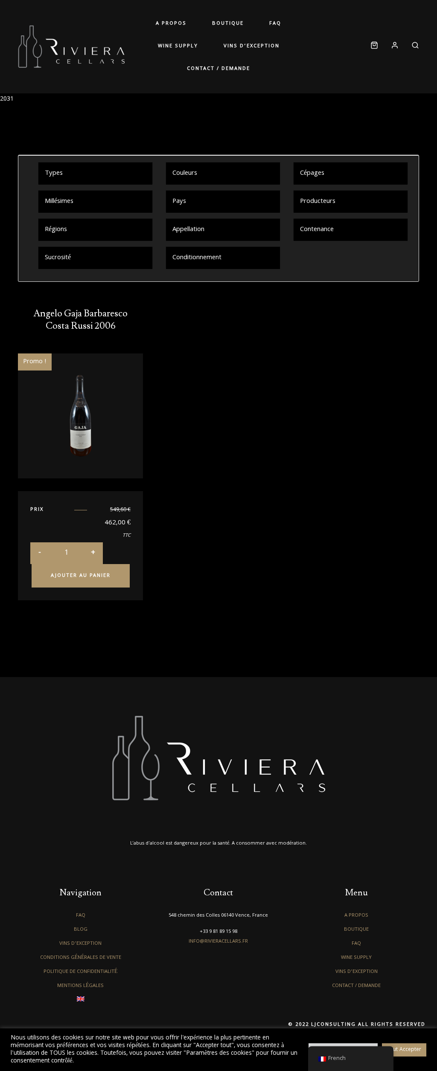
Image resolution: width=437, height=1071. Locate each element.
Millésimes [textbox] (59, 201)
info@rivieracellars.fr (218, 942)
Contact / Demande (218, 69)
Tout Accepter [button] (404, 1049)
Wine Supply (178, 46)
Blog (80, 930)
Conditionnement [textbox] (196, 257)
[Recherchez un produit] (412, 46)
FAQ (275, 24)
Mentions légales (80, 986)
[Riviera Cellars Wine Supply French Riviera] (71, 46)
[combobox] (95, 173)
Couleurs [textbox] (184, 173)
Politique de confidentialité (80, 972)
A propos (171, 24)
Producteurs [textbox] (317, 201)
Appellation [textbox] (188, 229)
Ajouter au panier (81, 576)
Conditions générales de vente (80, 958)
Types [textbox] (54, 173)
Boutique (228, 24)
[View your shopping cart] (374, 46)
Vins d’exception (252, 46)
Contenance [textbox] (317, 229)
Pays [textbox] (179, 201)
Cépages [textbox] (312, 173)
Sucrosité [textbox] (58, 257)
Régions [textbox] (56, 229)
